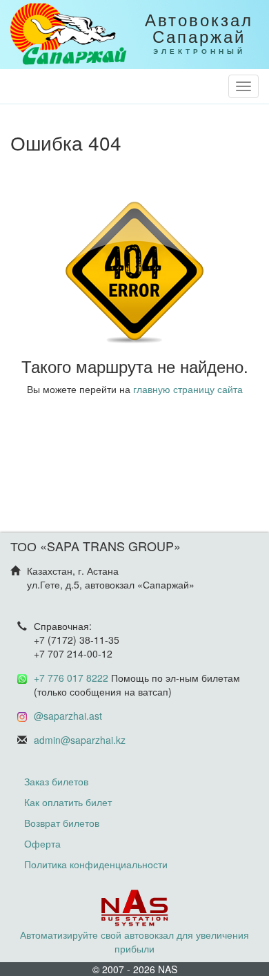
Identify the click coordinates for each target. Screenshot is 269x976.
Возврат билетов (61, 823)
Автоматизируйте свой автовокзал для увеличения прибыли (134, 941)
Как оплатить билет (68, 802)
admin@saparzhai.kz (80, 740)
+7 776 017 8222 (71, 678)
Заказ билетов (56, 781)
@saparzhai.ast (68, 716)
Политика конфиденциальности (96, 864)
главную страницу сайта (188, 389)
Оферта (42, 843)
